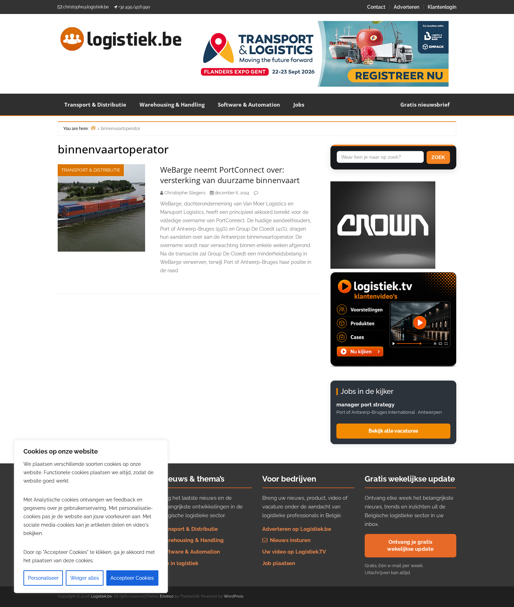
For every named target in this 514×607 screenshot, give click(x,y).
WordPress (233, 596)
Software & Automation (249, 104)
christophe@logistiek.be (86, 7)
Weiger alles (84, 578)
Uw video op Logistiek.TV (294, 552)
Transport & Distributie (95, 104)
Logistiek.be (101, 596)
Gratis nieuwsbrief (425, 104)
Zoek (438, 157)
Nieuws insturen (289, 540)
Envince (166, 596)
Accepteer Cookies (132, 578)
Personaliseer (43, 578)
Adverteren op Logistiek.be (296, 529)
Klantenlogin (442, 7)
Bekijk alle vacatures (393, 431)
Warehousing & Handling (172, 104)
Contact (376, 7)
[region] (91, 516)
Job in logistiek (179, 563)
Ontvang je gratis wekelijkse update (410, 545)
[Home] (93, 128)
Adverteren (406, 7)
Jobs (298, 104)
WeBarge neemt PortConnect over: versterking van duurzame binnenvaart (230, 175)
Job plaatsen (278, 563)
